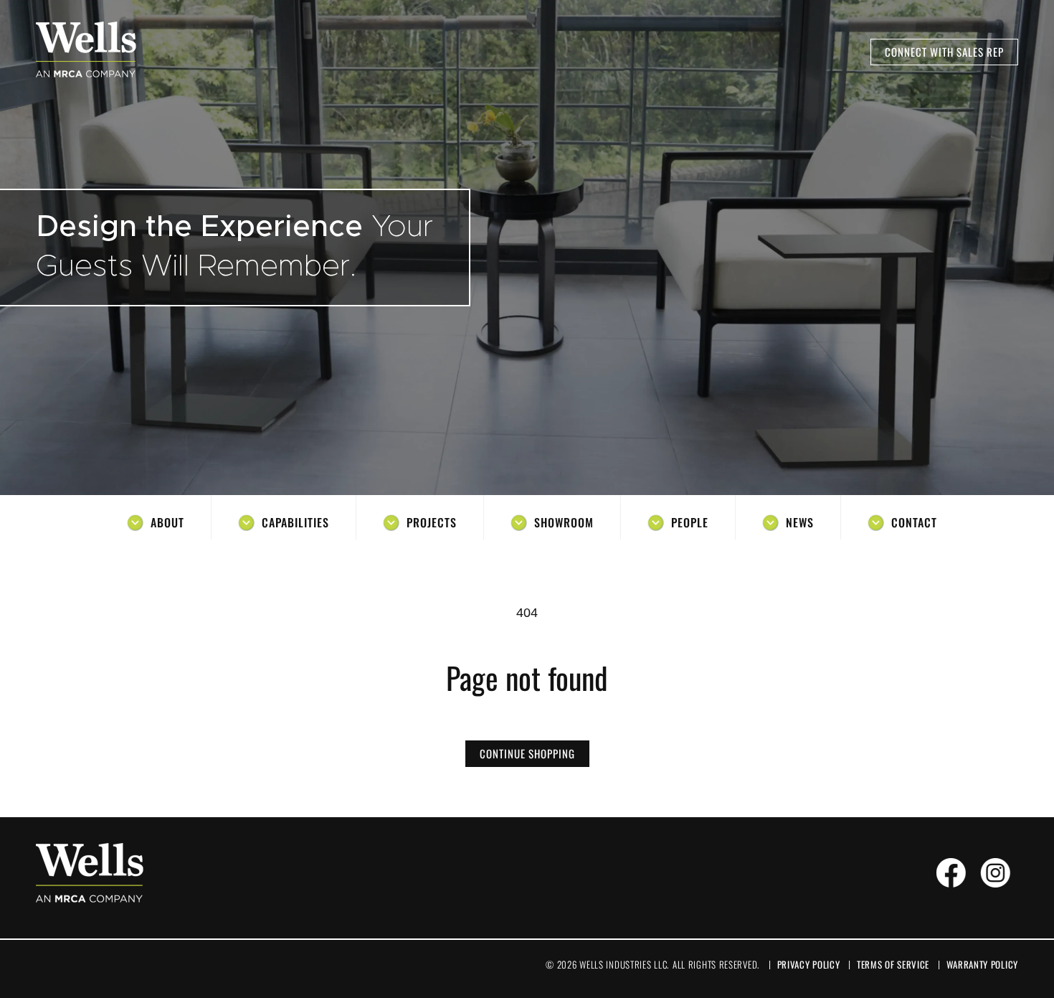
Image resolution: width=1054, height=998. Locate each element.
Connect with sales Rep (944, 52)
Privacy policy (808, 964)
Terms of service (893, 964)
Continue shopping (527, 753)
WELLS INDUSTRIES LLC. (624, 964)
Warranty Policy (982, 964)
